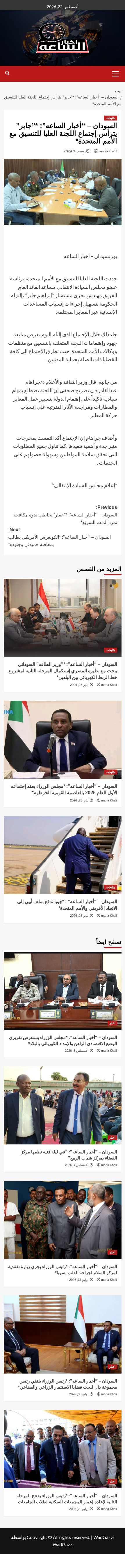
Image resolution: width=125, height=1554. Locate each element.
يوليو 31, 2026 (78, 1279)
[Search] (7, 73)
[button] (116, 73)
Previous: (65, 515)
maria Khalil (108, 151)
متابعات (110, 118)
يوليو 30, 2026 (78, 1394)
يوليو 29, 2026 (78, 1509)
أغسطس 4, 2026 (76, 1165)
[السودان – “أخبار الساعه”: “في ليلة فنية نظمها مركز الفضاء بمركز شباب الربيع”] (63, 1105)
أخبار (112, 1023)
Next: (59, 537)
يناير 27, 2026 (79, 684)
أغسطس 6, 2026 (76, 1050)
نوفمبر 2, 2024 (74, 151)
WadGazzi (103, 1537)
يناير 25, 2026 (79, 800)
